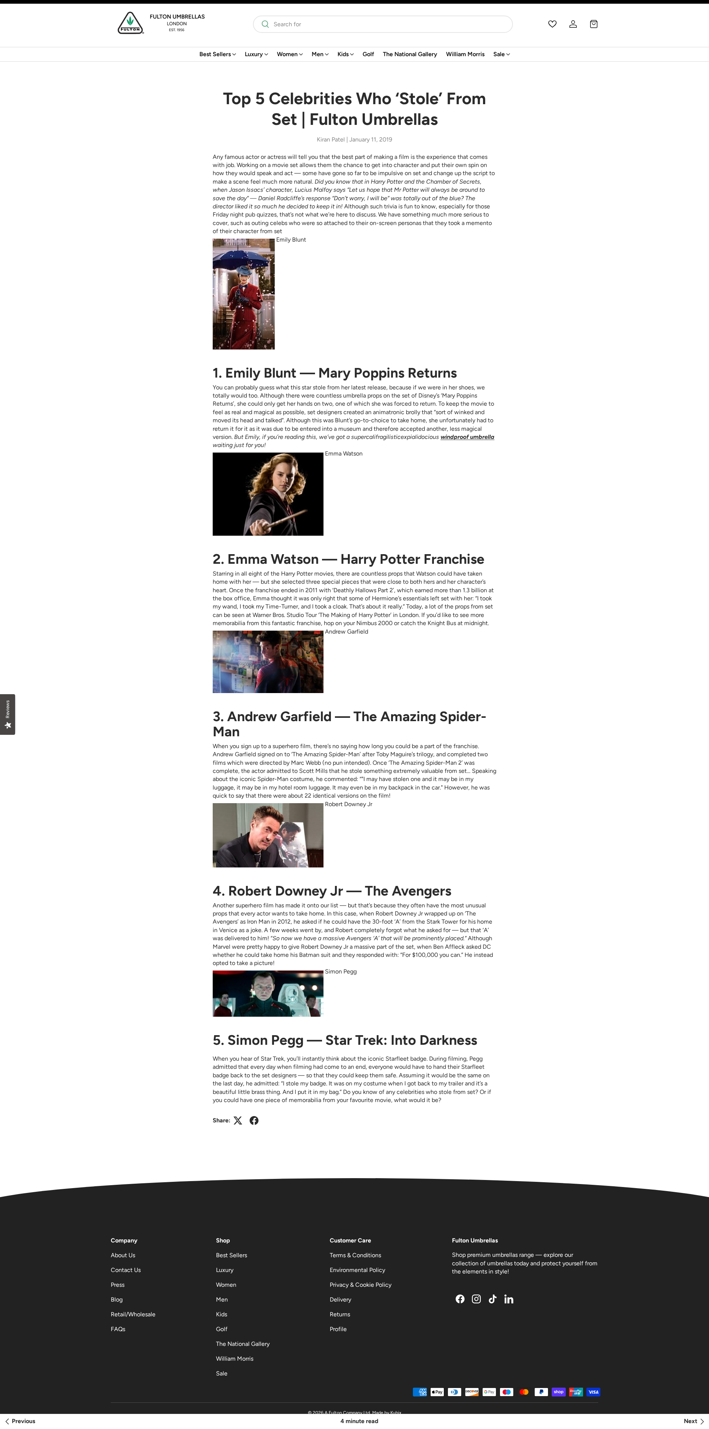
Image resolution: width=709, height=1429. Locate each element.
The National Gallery (410, 54)
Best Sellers (215, 54)
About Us (123, 1255)
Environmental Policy (357, 1269)
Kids (343, 54)
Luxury (254, 54)
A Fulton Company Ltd (347, 1412)
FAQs (118, 1329)
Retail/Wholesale (133, 1314)
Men (317, 54)
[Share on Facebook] (254, 1120)
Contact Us (126, 1269)
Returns (340, 1314)
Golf (368, 54)
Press (117, 1284)
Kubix (395, 1412)
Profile (338, 1329)
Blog (117, 1299)
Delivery (340, 1299)
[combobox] (383, 24)
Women (287, 54)
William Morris (465, 54)
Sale (499, 54)
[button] (594, 24)
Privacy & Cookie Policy (360, 1284)
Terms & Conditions (355, 1255)
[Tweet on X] (238, 1120)
